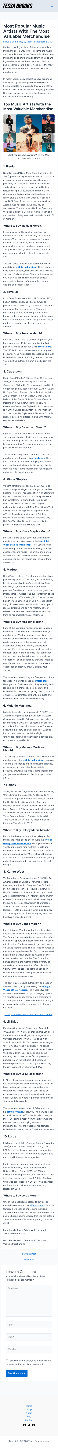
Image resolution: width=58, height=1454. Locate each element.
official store (44, 346)
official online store (26, 267)
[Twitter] (29, 1425)
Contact (29, 1420)
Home (29, 1406)
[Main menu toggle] (52, 6)
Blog (29, 1416)
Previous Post (29, 1254)
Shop (29, 1409)
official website (15, 1111)
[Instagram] (33, 1425)
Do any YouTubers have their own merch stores (28, 1014)
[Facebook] (24, 1425)
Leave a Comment (12, 41)
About (29, 1413)
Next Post (29, 1260)
